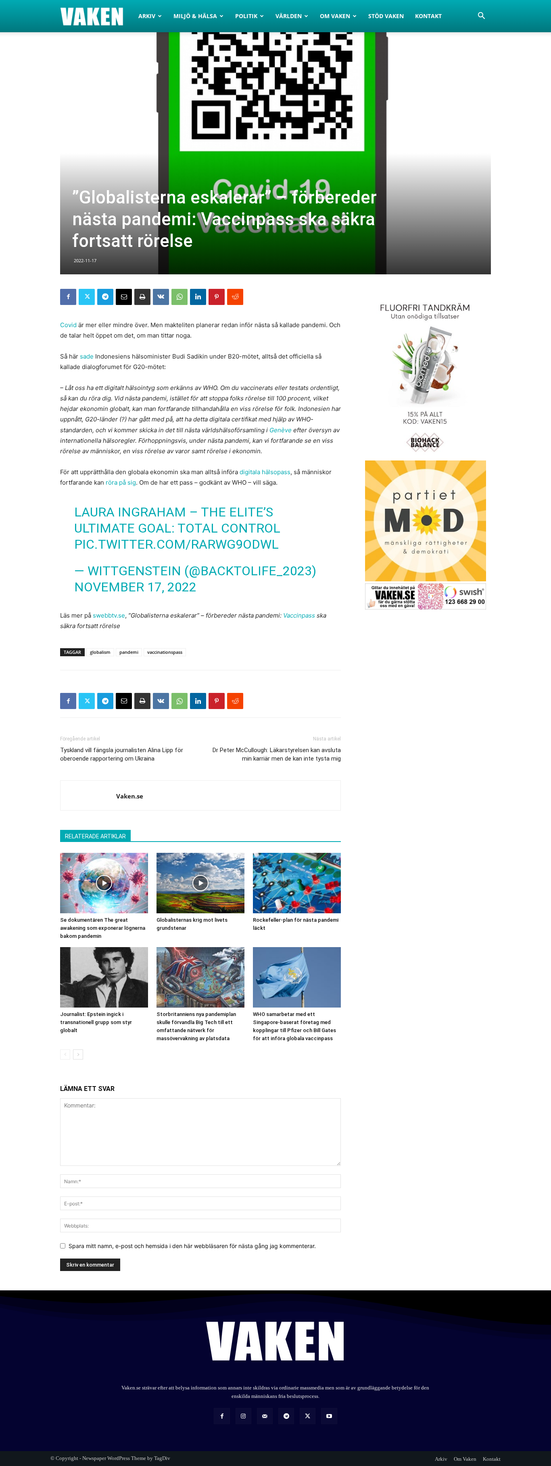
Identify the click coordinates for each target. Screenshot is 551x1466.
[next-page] (78, 1054)
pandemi (128, 652)
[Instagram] (243, 1416)
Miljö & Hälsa (195, 16)
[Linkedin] (198, 297)
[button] (481, 17)
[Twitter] (87, 297)
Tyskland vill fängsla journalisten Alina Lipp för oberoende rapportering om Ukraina (121, 754)
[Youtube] (329, 1416)
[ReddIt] (235, 297)
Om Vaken (335, 16)
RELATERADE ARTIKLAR (95, 836)
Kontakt (428, 16)
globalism (100, 652)
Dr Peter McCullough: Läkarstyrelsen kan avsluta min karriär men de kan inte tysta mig (277, 754)
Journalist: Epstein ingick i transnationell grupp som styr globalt (96, 1022)
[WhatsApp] (179, 297)
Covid (68, 325)
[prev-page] (65, 1054)
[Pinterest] (217, 297)
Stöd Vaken (386, 16)
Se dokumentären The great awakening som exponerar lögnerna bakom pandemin (102, 928)
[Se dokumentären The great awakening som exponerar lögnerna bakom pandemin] (104, 883)
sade (87, 356)
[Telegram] (105, 297)
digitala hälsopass (265, 472)
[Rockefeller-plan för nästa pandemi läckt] (297, 883)
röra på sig (121, 482)
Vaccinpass (299, 615)
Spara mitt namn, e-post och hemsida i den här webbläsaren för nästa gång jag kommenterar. (192, 1245)
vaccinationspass (164, 652)
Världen (289, 16)
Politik (246, 16)
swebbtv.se (109, 615)
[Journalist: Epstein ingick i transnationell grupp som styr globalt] (104, 977)
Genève (280, 430)
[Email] (124, 297)
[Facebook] (68, 297)
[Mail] (265, 1416)
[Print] (142, 297)
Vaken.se (129, 796)
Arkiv (146, 16)
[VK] (161, 297)
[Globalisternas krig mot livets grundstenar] (200, 883)
